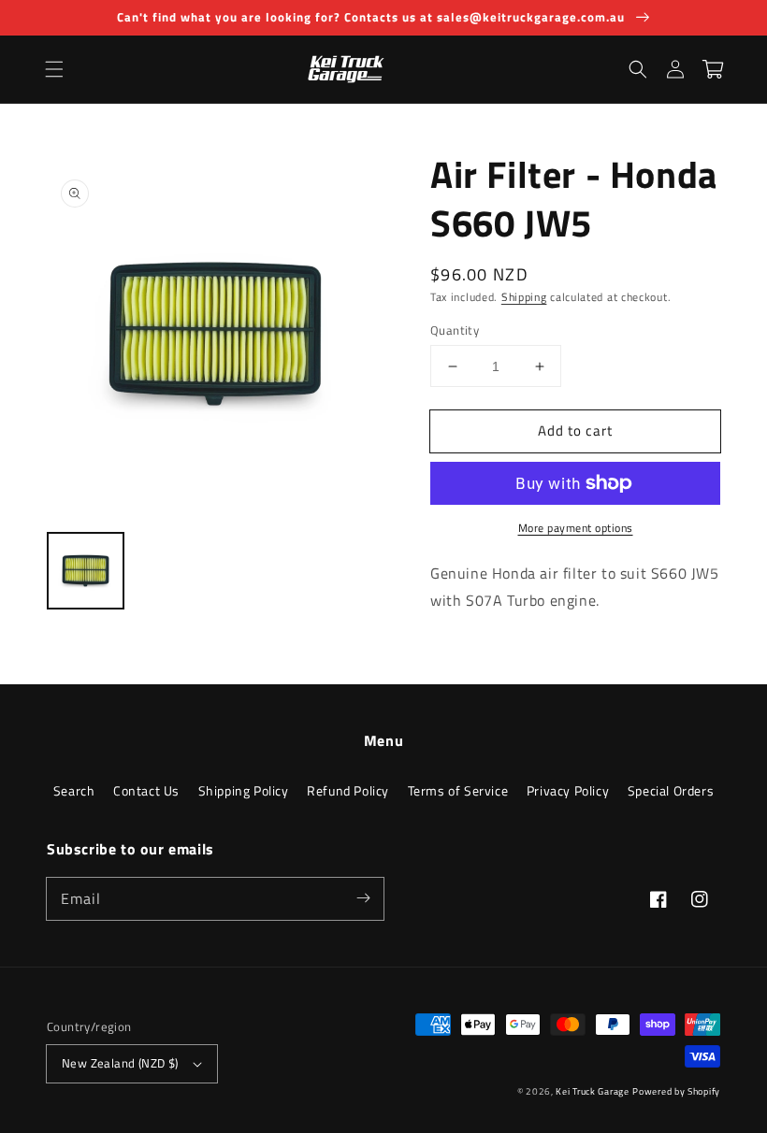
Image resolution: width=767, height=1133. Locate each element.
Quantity (454, 330)
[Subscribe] (363, 898)
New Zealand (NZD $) (120, 1063)
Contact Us (146, 790)
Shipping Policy (243, 790)
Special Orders (671, 790)
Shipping (524, 297)
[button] (54, 69)
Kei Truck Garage (592, 1091)
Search (74, 790)
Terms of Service (458, 790)
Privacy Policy (568, 790)
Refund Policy (348, 790)
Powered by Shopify (676, 1091)
